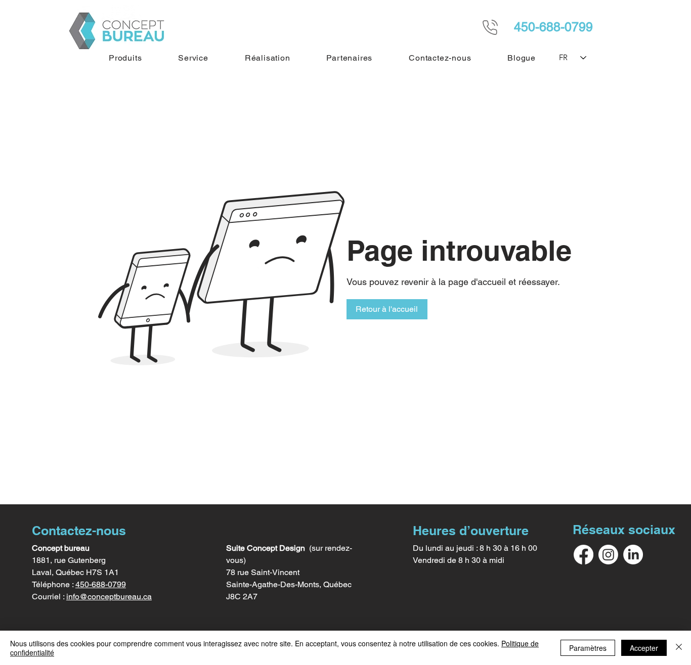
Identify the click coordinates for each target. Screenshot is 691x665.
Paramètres (588, 648)
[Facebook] (583, 554)
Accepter (644, 648)
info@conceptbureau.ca (109, 596)
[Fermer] (679, 648)
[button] (125, 58)
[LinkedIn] (633, 554)
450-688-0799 (100, 584)
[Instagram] (608, 554)
